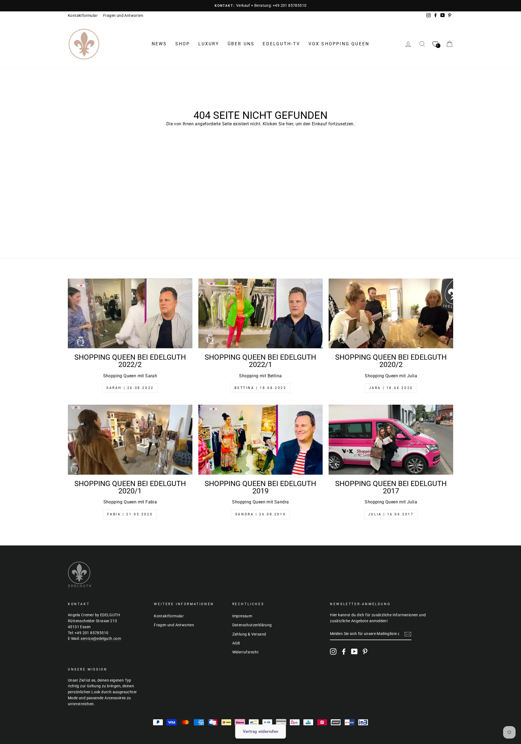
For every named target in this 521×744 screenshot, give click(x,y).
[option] (260, 6)
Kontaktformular (83, 15)
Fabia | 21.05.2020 (130, 514)
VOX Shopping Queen (339, 43)
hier (290, 123)
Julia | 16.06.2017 (391, 514)
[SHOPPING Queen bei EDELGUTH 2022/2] (130, 314)
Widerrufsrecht (245, 652)
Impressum (242, 616)
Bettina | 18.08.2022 (260, 388)
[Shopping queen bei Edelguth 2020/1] (130, 440)
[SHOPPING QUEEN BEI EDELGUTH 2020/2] (391, 314)
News (159, 43)
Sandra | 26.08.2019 (260, 514)
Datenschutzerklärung (252, 625)
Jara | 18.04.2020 (391, 388)
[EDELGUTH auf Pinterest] (365, 651)
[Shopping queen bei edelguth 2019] (260, 440)
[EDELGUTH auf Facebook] (344, 651)
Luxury (209, 43)
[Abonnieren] (407, 634)
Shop (182, 43)
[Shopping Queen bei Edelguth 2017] (391, 440)
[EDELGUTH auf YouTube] (354, 651)
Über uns (241, 43)
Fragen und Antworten (123, 15)
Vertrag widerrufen (260, 731)
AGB (236, 643)
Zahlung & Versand (249, 634)
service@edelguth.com (101, 638)
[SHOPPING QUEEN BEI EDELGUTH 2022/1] (260, 314)
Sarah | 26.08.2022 (130, 388)
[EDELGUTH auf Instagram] (333, 651)
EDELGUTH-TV (281, 43)
